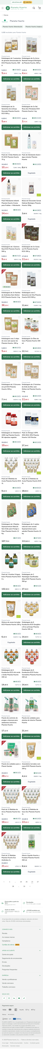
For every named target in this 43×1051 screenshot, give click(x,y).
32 (24, 886)
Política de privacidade (16, 1043)
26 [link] (32, 882)
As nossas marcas (8, 937)
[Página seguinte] (30, 886)
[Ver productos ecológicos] (39, 195)
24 (21, 882)
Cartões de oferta (10, 945)
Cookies (26, 1043)
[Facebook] (4, 998)
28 (13, 886)
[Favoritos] (19, 37)
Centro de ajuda (9, 911)
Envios (4, 962)
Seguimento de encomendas (12, 958)
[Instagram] (9, 998)
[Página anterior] (4, 882)
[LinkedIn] (14, 998)
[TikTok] (24, 998)
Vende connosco (8, 983)
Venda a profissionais (9, 979)
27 (38, 882)
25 (26, 882)
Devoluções (6, 966)
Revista (4, 933)
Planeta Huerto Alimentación (12, 27)
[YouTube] (19, 998)
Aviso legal (5, 1043)
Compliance (6, 941)
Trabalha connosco (8, 987)
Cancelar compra (15, 1046)
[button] (2, 8)
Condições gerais (34, 1043)
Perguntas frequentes (9, 970)
